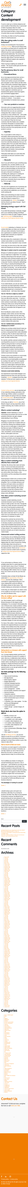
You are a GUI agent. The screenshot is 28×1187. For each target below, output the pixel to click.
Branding (6, 1020)
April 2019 (6, 961)
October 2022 (6, 911)
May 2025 (6, 874)
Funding (5, 1041)
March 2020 (6, 948)
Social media (4, 227)
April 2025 (6, 876)
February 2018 (7, 978)
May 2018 (6, 974)
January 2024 (6, 893)
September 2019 (7, 955)
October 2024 (6, 883)
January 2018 (6, 979)
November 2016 (7, 996)
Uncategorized (6, 1086)
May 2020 (6, 946)
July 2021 (6, 929)
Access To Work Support (8, 1014)
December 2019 (7, 952)
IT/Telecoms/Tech (7, 1052)
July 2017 (6, 986)
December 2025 (7, 866)
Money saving (6, 1060)
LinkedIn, (9, 377)
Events (5, 1037)
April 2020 (6, 947)
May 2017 (6, 988)
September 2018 (7, 969)
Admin (5, 1016)
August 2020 (6, 942)
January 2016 (6, 1006)
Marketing (6, 1057)
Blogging (6, 1018)
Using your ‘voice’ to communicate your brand (9, 836)
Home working (7, 1050)
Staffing (5, 1080)
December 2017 (7, 980)
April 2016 (6, 1004)
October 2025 (6, 868)
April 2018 (6, 975)
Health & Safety (7, 1047)
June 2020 (6, 945)
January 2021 (6, 936)
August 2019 (6, 956)
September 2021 (7, 927)
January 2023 (6, 908)
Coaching (6, 1024)
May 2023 (6, 903)
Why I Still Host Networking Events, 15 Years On (10, 831)
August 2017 (6, 985)
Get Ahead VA (9, 1182)
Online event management (9, 1063)
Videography (6, 1087)
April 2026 (6, 861)
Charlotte (15, 402)
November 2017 (7, 981)
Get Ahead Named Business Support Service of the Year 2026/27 (13, 830)
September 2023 (7, 898)
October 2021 (6, 925)
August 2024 (6, 885)
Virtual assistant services (9, 1088)
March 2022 (6, 920)
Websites (6, 1092)
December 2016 (7, 994)
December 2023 (7, 895)
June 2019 (6, 959)
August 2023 (6, 899)
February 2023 (7, 906)
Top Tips (6, 1083)
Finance (5, 1038)
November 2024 (7, 882)
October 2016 (6, 997)
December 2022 (7, 909)
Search (2, 818)
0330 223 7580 (15, 1105)
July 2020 (6, 943)
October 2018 (6, 968)
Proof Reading (6, 1069)
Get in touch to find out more (10, 745)
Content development (8, 1028)
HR (4, 1051)
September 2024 (7, 884)
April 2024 (6, 890)
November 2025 (7, 867)
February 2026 (7, 864)
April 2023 (6, 904)
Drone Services (7, 1033)
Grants (5, 1044)
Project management (8, 1068)
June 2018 (6, 973)
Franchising (6, 1039)
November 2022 (7, 910)
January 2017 (6, 993)
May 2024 (6, 889)
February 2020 (7, 949)
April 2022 (6, 918)
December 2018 (7, 966)
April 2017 (6, 990)
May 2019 (6, 960)
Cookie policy (14, 1179)
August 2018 (6, 971)
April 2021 (6, 933)
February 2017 (7, 992)
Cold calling (6, 1025)
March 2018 (6, 977)
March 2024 (6, 891)
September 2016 (7, 998)
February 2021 (7, 935)
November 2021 (7, 924)
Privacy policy (5, 1179)
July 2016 (6, 1000)
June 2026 (6, 859)
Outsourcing (6, 1064)
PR (4, 1067)
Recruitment (6, 1070)
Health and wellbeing (8, 1048)
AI (4, 1017)
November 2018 (7, 967)
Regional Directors (7, 1072)
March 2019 (6, 962)
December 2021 (7, 923)
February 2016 (7, 1005)
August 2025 (6, 871)
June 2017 (6, 987)
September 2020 (7, 941)
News (5, 1062)
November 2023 (7, 896)
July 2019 (6, 958)
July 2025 (6, 872)
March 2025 (6, 877)
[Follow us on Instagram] (10, 1176)
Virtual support (7, 1089)
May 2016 (6, 1003)
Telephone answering (8, 1081)
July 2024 (6, 886)
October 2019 (6, 954)
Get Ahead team (7, 1043)
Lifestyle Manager (7, 1055)
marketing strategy (6, 46)
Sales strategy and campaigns (9, 1075)
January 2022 (6, 922)
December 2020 (7, 937)
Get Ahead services (10, 734)
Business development (8, 1023)
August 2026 (6, 857)
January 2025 (6, 879)
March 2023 (6, 905)
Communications (7, 1026)
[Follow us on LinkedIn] (5, 1176)
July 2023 (6, 901)
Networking (6, 1061)
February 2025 (7, 878)
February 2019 (7, 964)
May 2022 (6, 917)
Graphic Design (7, 1045)
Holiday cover (6, 1049)
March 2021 (6, 934)
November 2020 (7, 939)
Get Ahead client (7, 1042)
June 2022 (6, 916)
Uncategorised (6, 1085)
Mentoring (6, 1058)
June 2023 (6, 902)
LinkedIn (14, 200)
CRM (5, 1031)
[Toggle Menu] (25, 4)
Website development (8, 1091)
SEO (5, 1076)
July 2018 (6, 972)
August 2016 (6, 999)
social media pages (8, 397)
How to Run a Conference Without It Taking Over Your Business (12, 834)
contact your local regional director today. (12, 218)
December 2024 (7, 880)
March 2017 (6, 991)
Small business (7, 1077)
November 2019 (7, 953)
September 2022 (7, 912)
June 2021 (6, 930)
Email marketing (7, 1036)
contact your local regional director (12, 551)
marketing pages (7, 216)
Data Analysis (6, 1032)
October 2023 (6, 897)
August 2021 (6, 928)
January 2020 (6, 950)
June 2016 (6, 1002)
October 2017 (6, 982)
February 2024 (7, 892)
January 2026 (6, 865)
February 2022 (7, 921)
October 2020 (6, 940)
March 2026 (6, 862)
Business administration (8, 1022)
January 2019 (6, 965)
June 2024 (6, 888)
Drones (5, 1035)
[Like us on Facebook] (1, 1176)
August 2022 (6, 914)
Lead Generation (7, 1054)
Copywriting (6, 1029)
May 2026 (6, 860)
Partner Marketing (7, 1066)
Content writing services (7, 390)
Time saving (6, 1082)
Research (6, 1073)
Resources (22, 548)
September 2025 (7, 870)
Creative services (7, 1030)
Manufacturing (7, 1056)
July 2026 (6, 858)
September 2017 (7, 984)
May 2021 (6, 931)
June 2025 (6, 873)
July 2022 (6, 915)
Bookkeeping (6, 1019)
